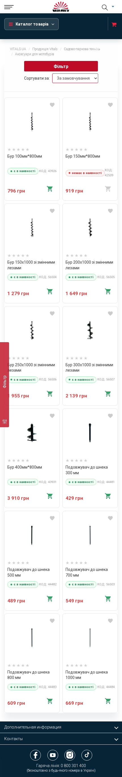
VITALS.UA (18, 49)
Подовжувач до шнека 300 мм (87, 470)
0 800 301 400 (73, 765)
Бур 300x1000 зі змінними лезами (89, 368)
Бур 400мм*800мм (24, 467)
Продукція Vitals (45, 49)
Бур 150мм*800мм (83, 156)
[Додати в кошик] (50, 189)
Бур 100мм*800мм (24, 156)
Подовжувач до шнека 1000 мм (87, 675)
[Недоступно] (108, 189)
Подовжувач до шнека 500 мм (28, 572)
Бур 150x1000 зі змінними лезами (31, 265)
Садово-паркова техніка (82, 49)
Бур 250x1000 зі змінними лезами (31, 368)
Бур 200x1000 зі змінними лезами (89, 265)
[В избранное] (52, 105)
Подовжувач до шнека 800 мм (28, 675)
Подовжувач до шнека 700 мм (87, 572)
